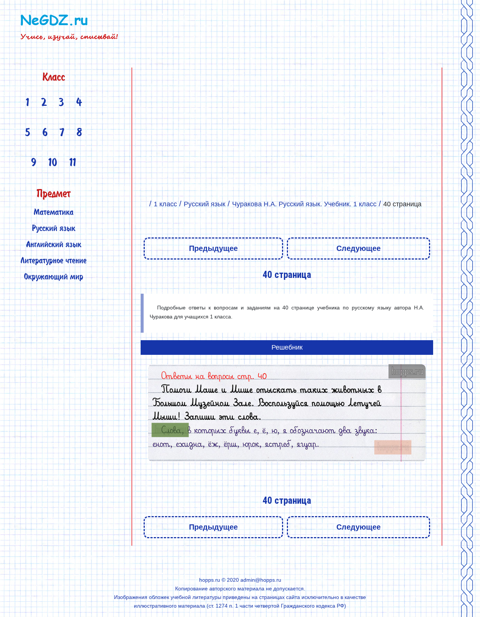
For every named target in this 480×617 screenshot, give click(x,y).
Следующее (358, 248)
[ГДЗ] (144, 204)
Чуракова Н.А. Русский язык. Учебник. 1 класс (304, 204)
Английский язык (53, 245)
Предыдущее (213, 248)
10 (52, 163)
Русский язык (53, 229)
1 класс (165, 204)
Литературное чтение (54, 261)
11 (72, 163)
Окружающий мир (53, 277)
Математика (54, 212)
